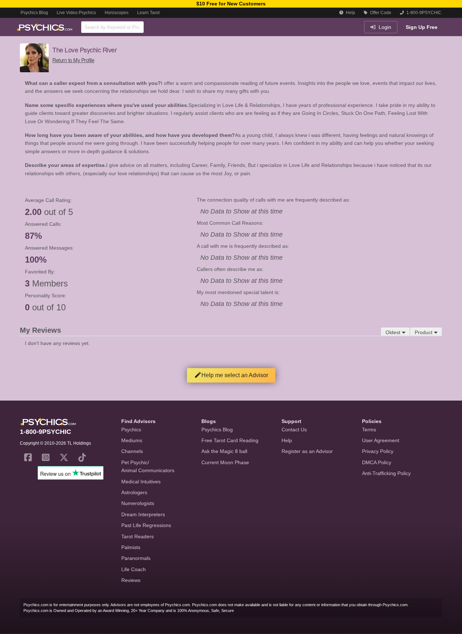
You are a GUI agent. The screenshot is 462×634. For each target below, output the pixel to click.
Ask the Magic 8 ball (224, 451)
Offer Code (380, 12)
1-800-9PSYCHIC (423, 12)
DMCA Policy (376, 462)
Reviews (130, 580)
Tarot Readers (137, 536)
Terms (369, 429)
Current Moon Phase (225, 462)
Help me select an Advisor (234, 375)
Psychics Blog (34, 12)
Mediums (131, 440)
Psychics (131, 429)
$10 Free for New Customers (231, 4)
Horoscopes (116, 12)
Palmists (130, 547)
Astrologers (134, 492)
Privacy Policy (377, 451)
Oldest (392, 332)
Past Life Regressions (146, 525)
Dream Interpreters (143, 514)
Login (384, 27)
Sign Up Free (421, 27)
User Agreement (380, 440)
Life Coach (133, 569)
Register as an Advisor (307, 451)
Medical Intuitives (141, 481)
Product (423, 332)
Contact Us (294, 429)
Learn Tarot (148, 12)
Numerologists (137, 503)
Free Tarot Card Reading (229, 440)
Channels (132, 451)
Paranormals (136, 558)
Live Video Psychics (76, 12)
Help (350, 12)
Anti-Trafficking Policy (386, 473)
